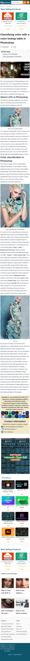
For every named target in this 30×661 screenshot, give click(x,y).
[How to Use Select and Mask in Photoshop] (22, 603)
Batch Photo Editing (6, 626)
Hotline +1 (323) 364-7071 (15, 654)
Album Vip (18, 629)
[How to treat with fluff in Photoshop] (7, 583)
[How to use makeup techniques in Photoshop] (22, 583)
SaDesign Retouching (18, 379)
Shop (18, 621)
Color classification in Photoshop (12, 56)
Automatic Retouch (6, 631)
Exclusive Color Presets (7, 623)
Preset (18, 623)
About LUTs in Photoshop (10, 54)
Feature (3, 621)
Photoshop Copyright (21, 631)
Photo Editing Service (21, 634)
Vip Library (19, 626)
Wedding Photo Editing (7, 639)
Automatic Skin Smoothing (7, 634)
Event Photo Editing (6, 636)
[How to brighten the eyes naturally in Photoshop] (7, 603)
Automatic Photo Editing (7, 629)
